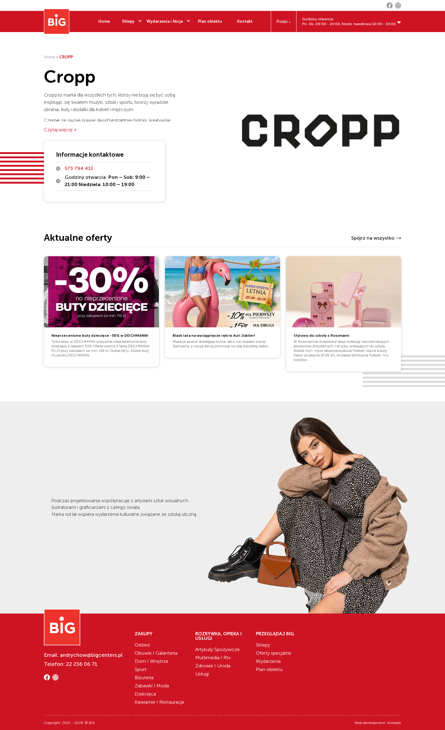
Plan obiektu (210, 21)
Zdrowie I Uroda (212, 666)
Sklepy (128, 21)
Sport (141, 669)
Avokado (394, 723)
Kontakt (244, 21)
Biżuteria (144, 677)
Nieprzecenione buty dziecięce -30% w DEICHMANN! (99, 335)
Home (104, 21)
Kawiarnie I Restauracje (159, 702)
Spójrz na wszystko (372, 238)
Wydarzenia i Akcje (165, 21)
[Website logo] (56, 21)
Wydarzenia (268, 661)
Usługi (202, 674)
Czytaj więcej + (60, 130)
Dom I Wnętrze (151, 661)
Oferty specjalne (273, 653)
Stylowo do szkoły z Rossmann (321, 335)
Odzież (142, 645)
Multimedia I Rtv (213, 657)
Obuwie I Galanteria (156, 653)
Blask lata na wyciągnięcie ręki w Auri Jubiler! (214, 335)
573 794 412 (79, 168)
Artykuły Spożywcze (217, 649)
